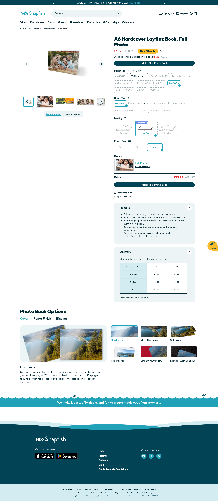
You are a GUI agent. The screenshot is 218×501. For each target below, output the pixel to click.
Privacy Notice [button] (75, 493)
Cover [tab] (24, 318)
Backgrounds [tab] (72, 113)
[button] (101, 64)
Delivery (103, 460)
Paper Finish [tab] (42, 318)
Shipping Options (122, 196)
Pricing (103, 455)
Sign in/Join (168, 13)
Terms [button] (63, 493)
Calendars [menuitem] (128, 22)
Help (101, 451)
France (79, 489)
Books (23, 28)
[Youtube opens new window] (145, 454)
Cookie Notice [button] (91, 493)
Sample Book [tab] (53, 113)
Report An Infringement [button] (147, 493)
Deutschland (67, 489)
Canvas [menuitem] (62, 22)
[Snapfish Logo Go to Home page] (33, 13)
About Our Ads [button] (127, 493)
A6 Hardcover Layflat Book (42, 28)
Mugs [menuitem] (116, 22)
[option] (121, 76)
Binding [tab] (61, 318)
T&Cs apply (135, 2)
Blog (101, 464)
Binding (118, 118)
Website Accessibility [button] (109, 493)
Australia (138, 489)
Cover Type (120, 98)
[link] (124, 128)
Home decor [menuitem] (77, 22)
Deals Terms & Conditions (113, 469)
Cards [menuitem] (51, 22)
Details (163, 51)
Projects (184, 13)
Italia (96, 489)
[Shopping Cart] (195, 13)
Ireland (88, 489)
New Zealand (151, 489)
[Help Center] (191, 13)
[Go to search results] (118, 13)
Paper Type (120, 141)
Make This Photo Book (154, 63)
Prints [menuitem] (23, 22)
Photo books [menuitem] (37, 22)
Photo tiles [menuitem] (93, 22)
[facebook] (152, 454)
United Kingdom (109, 489)
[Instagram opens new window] (160, 454)
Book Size (125, 70)
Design (118, 155)
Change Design (142, 166)
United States (125, 489)
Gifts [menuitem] (106, 22)
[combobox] (86, 13)
